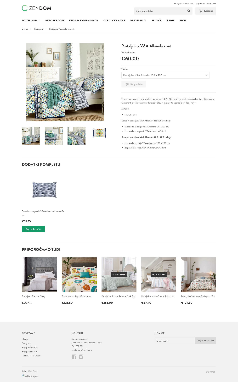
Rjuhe (170, 20)
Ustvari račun (211, 3)
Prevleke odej (54, 20)
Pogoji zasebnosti (29, 351)
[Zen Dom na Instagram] (81, 358)
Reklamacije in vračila (31, 355)
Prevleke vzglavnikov (83, 20)
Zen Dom (33, 371)
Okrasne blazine (114, 20)
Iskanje (25, 339)
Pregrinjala (138, 20)
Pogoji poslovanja (29, 347)
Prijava (199, 3)
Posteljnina (30, 20)
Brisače (156, 20)
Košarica (208, 11)
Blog (183, 20)
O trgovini (26, 343)
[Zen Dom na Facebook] (74, 358)
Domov (25, 29)
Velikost (124, 69)
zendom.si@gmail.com (82, 350)
